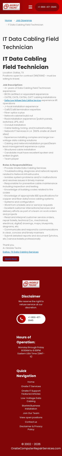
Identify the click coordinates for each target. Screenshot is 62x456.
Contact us (31, 421)
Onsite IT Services (31, 386)
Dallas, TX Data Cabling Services (21, 251)
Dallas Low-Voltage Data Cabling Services (22, 100)
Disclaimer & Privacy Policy (31, 428)
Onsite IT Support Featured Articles (31, 392)
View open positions (31, 417)
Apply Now (11, 258)
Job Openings (24, 20)
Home (8, 20)
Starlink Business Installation (31, 407)
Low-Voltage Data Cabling (31, 400)
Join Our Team (31, 413)
